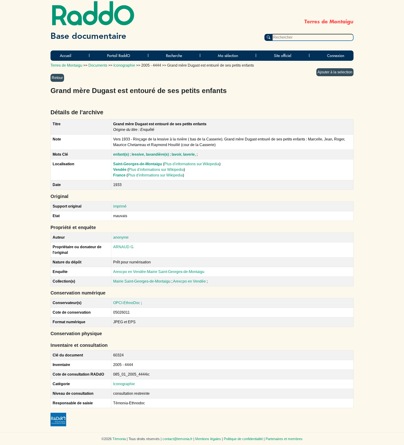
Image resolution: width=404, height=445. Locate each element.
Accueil (65, 55)
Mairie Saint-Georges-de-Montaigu (142, 281)
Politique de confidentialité (243, 439)
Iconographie (124, 384)
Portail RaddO (118, 55)
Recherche (174, 55)
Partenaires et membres (284, 439)
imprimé (119, 206)
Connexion (335, 55)
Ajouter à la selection (334, 72)
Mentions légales (208, 439)
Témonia (119, 439)
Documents (97, 65)
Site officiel (282, 55)
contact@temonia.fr (177, 439)
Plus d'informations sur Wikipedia (191, 164)
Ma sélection (228, 55)
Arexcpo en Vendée (190, 281)
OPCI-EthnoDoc (126, 303)
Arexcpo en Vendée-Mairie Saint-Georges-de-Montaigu (158, 272)
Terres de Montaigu (66, 65)
